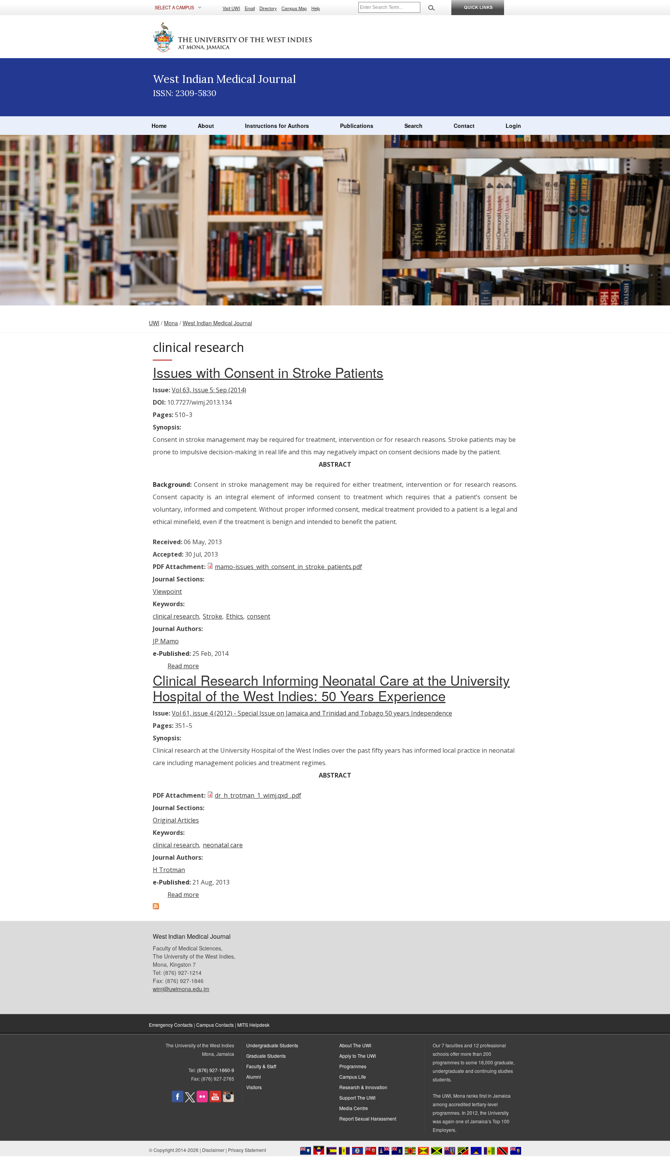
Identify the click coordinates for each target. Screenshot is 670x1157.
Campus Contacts (215, 1024)
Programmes (352, 1066)
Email (250, 8)
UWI (154, 323)
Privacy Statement (247, 1150)
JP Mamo (166, 641)
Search (413, 125)
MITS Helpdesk (253, 1024)
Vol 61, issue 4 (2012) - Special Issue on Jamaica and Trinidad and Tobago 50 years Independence (312, 713)
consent (258, 616)
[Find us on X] (190, 1100)
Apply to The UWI (357, 1055)
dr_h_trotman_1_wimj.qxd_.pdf (258, 795)
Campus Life (352, 1076)
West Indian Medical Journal (217, 323)
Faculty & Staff (261, 1066)
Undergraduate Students (272, 1045)
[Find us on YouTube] (215, 1100)
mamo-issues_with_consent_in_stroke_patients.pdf (288, 566)
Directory (268, 8)
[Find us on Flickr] (202, 1100)
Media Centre (353, 1108)
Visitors (254, 1087)
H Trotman (169, 870)
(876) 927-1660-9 (215, 1070)
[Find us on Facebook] (177, 1100)
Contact (464, 125)
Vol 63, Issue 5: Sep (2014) (209, 390)
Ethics (234, 616)
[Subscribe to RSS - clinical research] (156, 907)
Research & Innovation (363, 1087)
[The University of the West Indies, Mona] (253, 36)
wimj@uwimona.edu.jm (181, 989)
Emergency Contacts (171, 1024)
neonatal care (223, 845)
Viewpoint (167, 591)
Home (159, 125)
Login (513, 125)
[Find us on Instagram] (228, 1100)
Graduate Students (266, 1055)
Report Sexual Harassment (367, 1118)
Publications (356, 125)
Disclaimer (213, 1150)
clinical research (176, 616)
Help (315, 8)
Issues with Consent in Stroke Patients (268, 372)
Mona (171, 323)
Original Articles (176, 820)
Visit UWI (231, 8)
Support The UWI (357, 1097)
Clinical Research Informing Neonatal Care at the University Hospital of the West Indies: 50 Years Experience (331, 687)
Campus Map (294, 8)
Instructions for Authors (277, 125)
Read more (183, 666)
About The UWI (355, 1045)
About (206, 125)
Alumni (253, 1076)
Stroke (212, 616)
